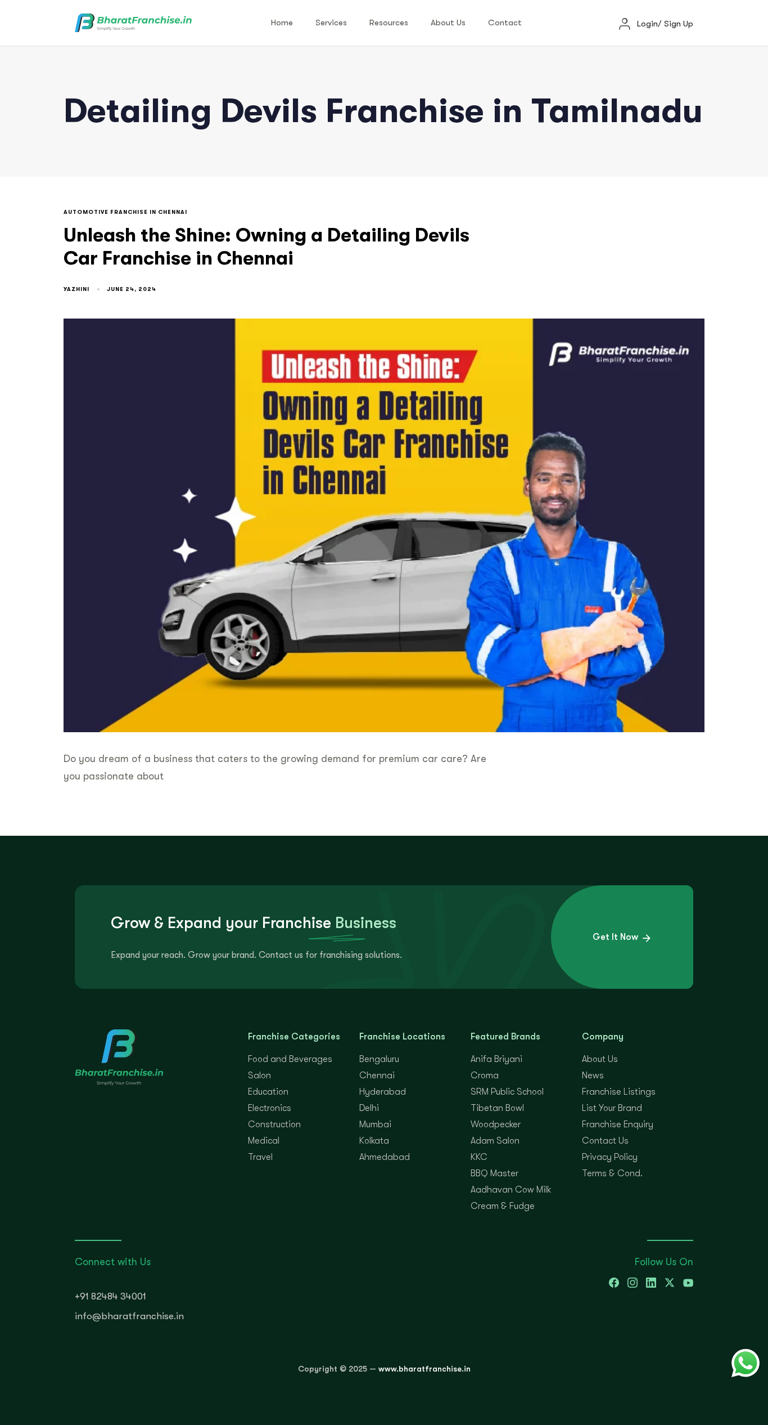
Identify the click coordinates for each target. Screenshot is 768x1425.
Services (331, 22)
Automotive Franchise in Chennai (125, 212)
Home (282, 22)
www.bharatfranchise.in (424, 1368)
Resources (388, 22)
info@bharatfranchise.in (129, 1316)
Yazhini (76, 289)
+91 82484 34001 (110, 1296)
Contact (505, 22)
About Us (448, 22)
